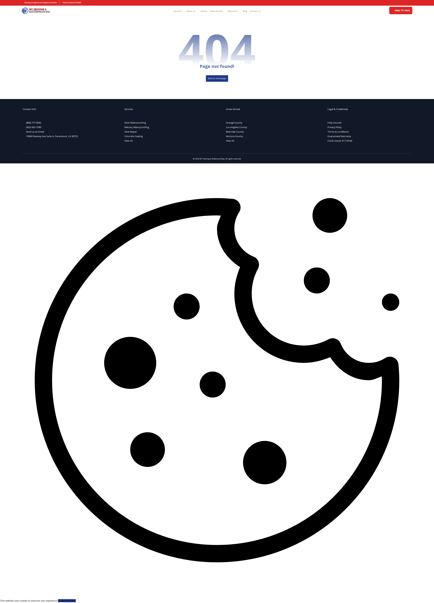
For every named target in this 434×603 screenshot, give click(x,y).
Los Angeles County (236, 127)
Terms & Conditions (338, 131)
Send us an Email (35, 131)
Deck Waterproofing (135, 122)
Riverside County (235, 131)
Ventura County (234, 136)
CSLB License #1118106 (340, 140)
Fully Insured (334, 122)
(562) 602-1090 (33, 127)
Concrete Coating (133, 136)
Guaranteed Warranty (339, 136)
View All (128, 140)
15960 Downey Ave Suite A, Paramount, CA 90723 (52, 136)
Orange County (234, 122)
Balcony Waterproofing (136, 127)
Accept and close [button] (67, 600)
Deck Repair (130, 131)
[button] (392, 3)
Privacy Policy (335, 127)
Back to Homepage (217, 78)
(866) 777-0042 (33, 122)
